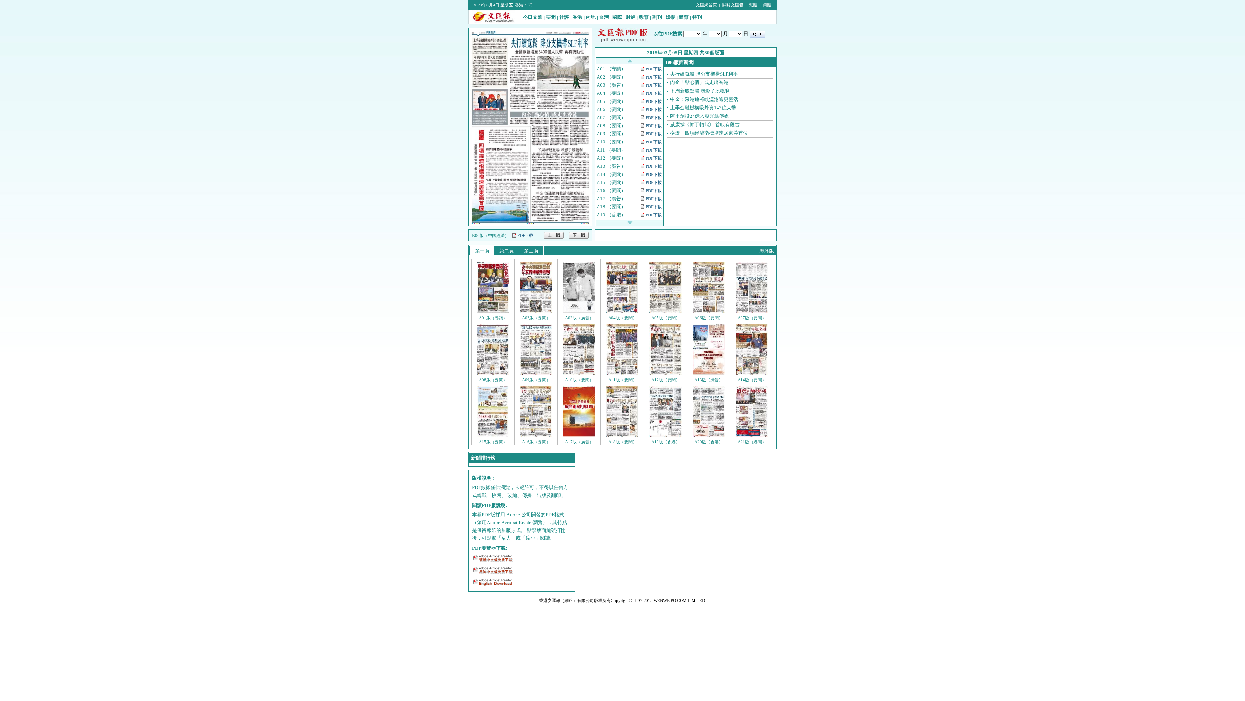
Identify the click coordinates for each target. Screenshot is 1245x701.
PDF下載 (525, 235)
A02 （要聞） (611, 77)
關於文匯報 (732, 5)
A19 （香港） (611, 214)
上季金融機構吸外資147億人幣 (703, 107)
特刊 (697, 17)
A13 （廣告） (611, 166)
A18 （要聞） (611, 206)
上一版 (554, 235)
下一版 (579, 235)
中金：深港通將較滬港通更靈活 (704, 99)
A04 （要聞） (611, 93)
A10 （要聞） (611, 141)
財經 (630, 17)
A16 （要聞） (611, 190)
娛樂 (670, 17)
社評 (564, 17)
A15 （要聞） (611, 182)
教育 (644, 17)
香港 (577, 17)
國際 (617, 17)
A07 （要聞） (611, 117)
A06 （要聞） (611, 109)
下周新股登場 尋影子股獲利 (700, 90)
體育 (684, 17)
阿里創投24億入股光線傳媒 (699, 116)
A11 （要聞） (611, 150)
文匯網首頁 (706, 5)
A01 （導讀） (611, 68)
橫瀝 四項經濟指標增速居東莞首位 (709, 133)
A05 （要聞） (611, 101)
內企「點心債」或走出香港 (699, 82)
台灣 (604, 17)
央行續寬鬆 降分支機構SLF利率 (704, 74)
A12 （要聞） (611, 158)
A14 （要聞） (611, 174)
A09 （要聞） (611, 133)
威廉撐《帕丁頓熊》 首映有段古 (705, 124)
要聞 (551, 17)
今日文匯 (532, 17)
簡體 (767, 5)
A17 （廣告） (611, 198)
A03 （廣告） (611, 85)
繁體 (753, 5)
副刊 (657, 17)
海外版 (766, 250)
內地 (591, 17)
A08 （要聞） (611, 125)
